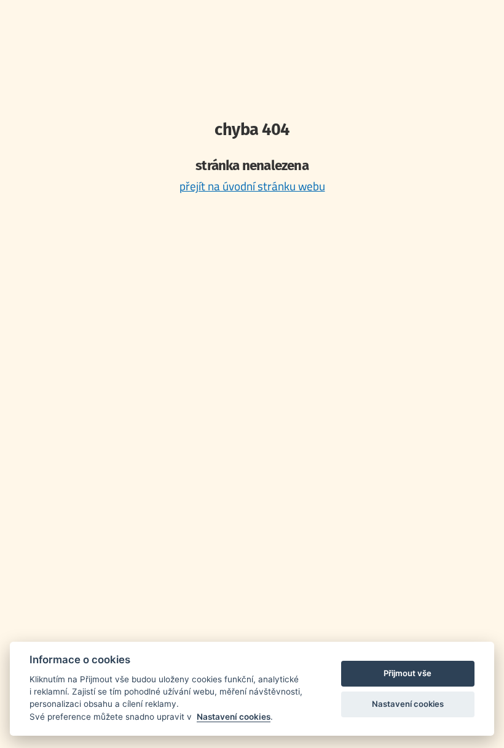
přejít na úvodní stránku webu (252, 186)
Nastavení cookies (233, 717)
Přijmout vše (407, 673)
